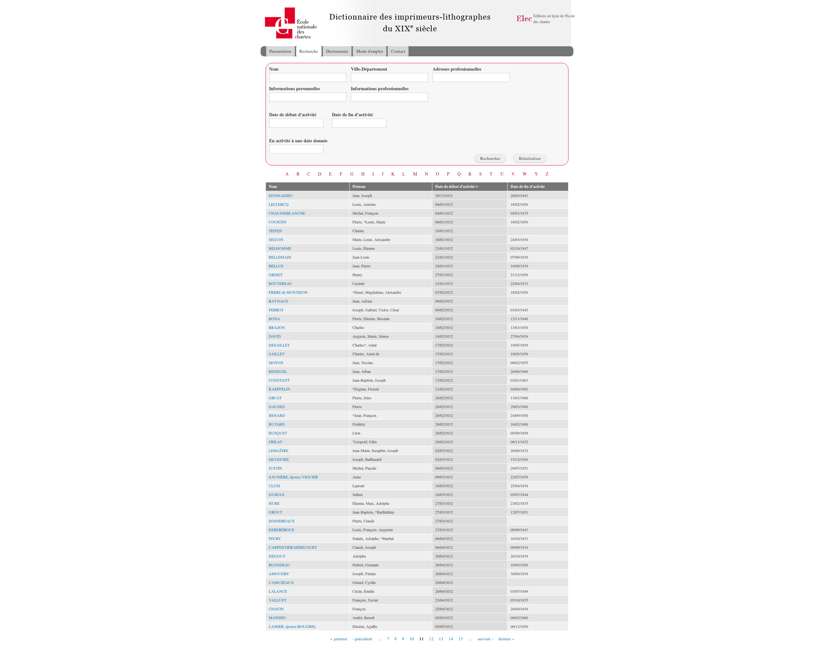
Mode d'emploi (369, 51)
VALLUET (277, 600)
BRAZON (277, 327)
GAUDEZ (277, 406)
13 (441, 638)
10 (412, 638)
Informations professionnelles (380, 88)
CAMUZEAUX (281, 582)
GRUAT (275, 397)
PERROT (276, 309)
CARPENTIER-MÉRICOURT (293, 547)
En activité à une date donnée (298, 140)
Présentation (280, 51)
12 (431, 638)
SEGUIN (276, 239)
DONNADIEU (281, 195)
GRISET (275, 274)
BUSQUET (278, 432)
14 (451, 638)
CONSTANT (279, 380)
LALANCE (278, 591)
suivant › (485, 638)
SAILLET (276, 353)
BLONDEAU (279, 564)
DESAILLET (279, 345)
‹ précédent (362, 638)
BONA (274, 318)
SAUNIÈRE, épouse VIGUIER (293, 476)
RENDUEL (278, 371)
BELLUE (276, 265)
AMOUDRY (279, 573)
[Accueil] (267, 23)
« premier (338, 638)
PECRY (275, 538)
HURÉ (274, 503)
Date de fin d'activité (352, 114)
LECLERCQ (279, 204)
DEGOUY (277, 556)
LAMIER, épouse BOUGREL (292, 626)
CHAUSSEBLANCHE (287, 213)
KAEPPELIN (279, 388)
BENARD (277, 415)
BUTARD (277, 424)
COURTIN (277, 221)
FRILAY (276, 441)
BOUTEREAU (280, 283)
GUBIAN (276, 494)
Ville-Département (369, 68)
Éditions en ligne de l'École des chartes (554, 18)
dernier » (506, 638)
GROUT (275, 512)
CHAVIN (276, 608)
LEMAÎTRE (278, 450)
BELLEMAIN (280, 257)
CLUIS (274, 485)
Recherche (308, 51)
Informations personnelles (294, 88)
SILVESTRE (279, 459)
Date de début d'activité (292, 114)
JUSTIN (275, 468)
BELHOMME (280, 248)
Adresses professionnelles (457, 68)
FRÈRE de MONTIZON (288, 292)
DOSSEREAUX (282, 520)
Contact (398, 51)
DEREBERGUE (281, 529)
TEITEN (275, 230)
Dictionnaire (337, 51)
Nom (274, 68)
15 (460, 638)
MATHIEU (278, 617)
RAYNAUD (278, 301)
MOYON (276, 362)
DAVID (275, 336)
